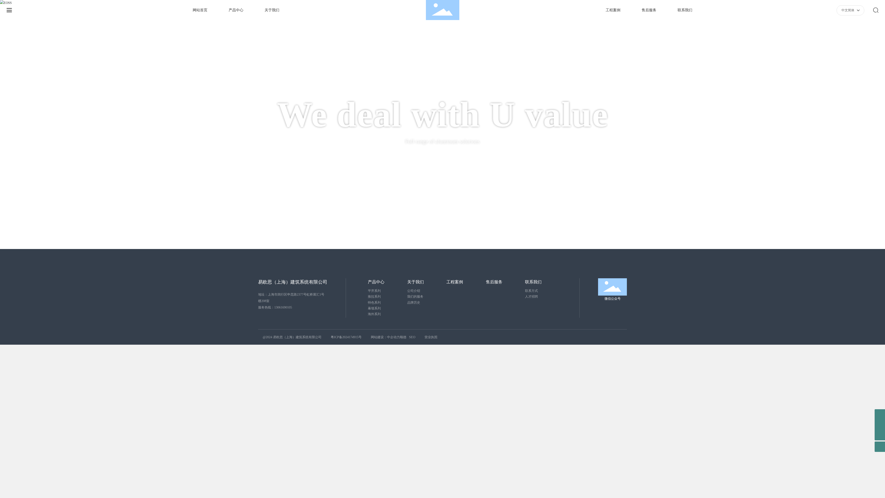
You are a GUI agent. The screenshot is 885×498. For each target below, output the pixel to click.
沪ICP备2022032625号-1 (347, 337)
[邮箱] (880, 425)
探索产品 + (442, 158)
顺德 (406, 337)
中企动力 (396, 337)
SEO (415, 337)
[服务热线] (880, 414)
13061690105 (283, 307)
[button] (73, 236)
